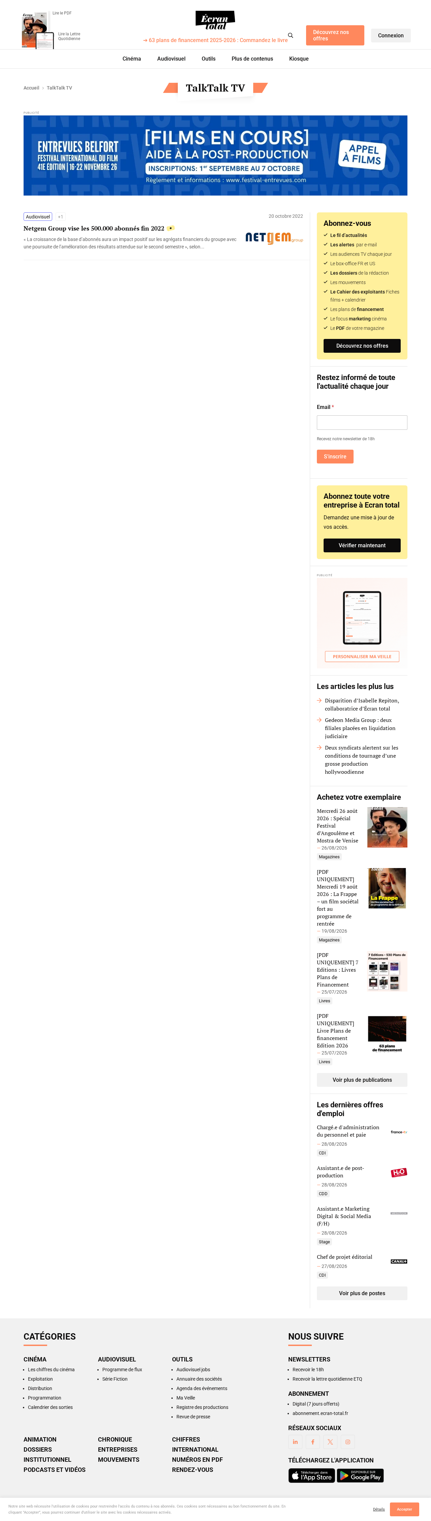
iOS (311, 1475)
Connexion (391, 35)
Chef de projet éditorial (344, 1256)
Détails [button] (379, 1509)
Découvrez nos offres (331, 35)
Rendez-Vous (192, 1469)
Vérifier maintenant (362, 545)
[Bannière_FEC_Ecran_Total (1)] (215, 155)
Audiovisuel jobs (193, 1369)
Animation (40, 1439)
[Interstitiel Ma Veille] (362, 623)
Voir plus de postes (362, 1293)
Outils (209, 59)
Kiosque (299, 59)
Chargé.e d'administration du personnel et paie (348, 1131)
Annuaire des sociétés (199, 1379)
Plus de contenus (252, 59)
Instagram (348, 1442)
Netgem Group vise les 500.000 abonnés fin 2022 (94, 228)
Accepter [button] (404, 1509)
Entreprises (117, 1449)
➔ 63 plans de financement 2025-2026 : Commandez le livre (215, 40)
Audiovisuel (171, 59)
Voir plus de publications (362, 1080)
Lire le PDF (62, 13)
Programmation (44, 1398)
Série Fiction (115, 1379)
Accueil (31, 88)
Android (360, 1475)
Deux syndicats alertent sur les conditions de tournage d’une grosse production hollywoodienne (361, 759)
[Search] (290, 35)
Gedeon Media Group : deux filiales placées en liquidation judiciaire (360, 728)
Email (325, 407)
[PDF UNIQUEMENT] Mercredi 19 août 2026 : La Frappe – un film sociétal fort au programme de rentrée (338, 897)
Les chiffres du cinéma (51, 1369)
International (195, 1449)
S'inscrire (335, 456)
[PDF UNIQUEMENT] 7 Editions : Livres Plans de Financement (338, 969)
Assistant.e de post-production (340, 1171)
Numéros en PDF (197, 1459)
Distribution (40, 1388)
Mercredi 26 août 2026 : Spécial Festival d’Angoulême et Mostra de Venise (337, 825)
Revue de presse (193, 1416)
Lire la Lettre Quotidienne (69, 36)
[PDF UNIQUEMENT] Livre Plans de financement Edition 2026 (335, 1030)
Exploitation (40, 1379)
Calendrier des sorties (50, 1407)
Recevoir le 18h (308, 1369)
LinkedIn (295, 1442)
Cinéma (132, 59)
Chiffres (186, 1439)
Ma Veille (185, 1398)
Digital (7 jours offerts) (316, 1404)
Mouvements (118, 1459)
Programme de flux (122, 1369)
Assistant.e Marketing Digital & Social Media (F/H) (344, 1216)
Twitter (330, 1442)
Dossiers (38, 1449)
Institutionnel (47, 1459)
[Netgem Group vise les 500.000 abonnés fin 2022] (131, 243)
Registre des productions (202, 1407)
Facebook (313, 1442)
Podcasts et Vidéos (55, 1469)
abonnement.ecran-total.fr (320, 1413)
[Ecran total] (215, 20)
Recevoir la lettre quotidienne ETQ (327, 1379)
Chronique (115, 1439)
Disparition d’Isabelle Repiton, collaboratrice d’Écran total (362, 704)
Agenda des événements (201, 1388)
